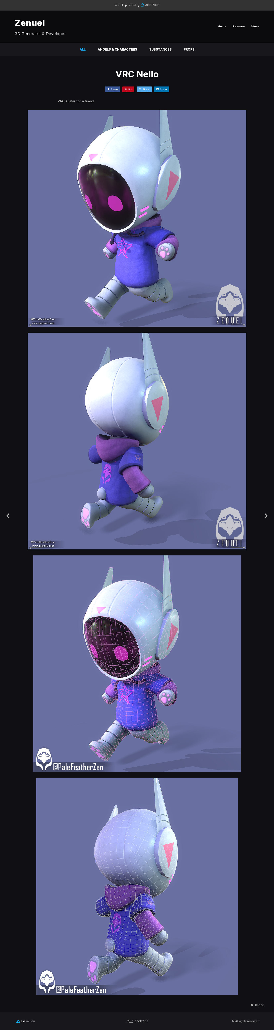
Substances (160, 49)
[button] (257, 1005)
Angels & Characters (117, 49)
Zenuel (30, 23)
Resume (238, 26)
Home (222, 26)
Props (189, 49)
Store (255, 26)
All (83, 49)
